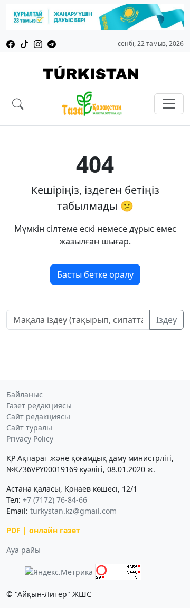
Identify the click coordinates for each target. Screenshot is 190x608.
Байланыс (24, 394)
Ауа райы (23, 550)
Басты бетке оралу (95, 274)
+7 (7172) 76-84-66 (55, 500)
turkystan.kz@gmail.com (73, 511)
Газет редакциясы (39, 405)
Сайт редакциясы (38, 416)
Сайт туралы (29, 428)
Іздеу (166, 320)
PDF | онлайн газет (43, 530)
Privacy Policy (29, 439)
